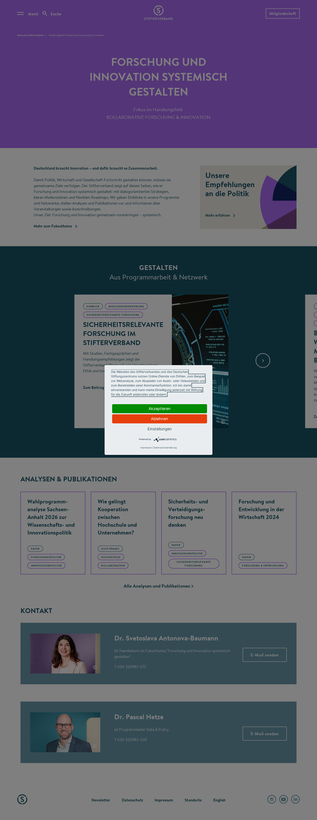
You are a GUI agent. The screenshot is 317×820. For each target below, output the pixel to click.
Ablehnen (159, 418)
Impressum (146, 447)
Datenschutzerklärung (165, 447)
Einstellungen (160, 429)
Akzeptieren (160, 408)
